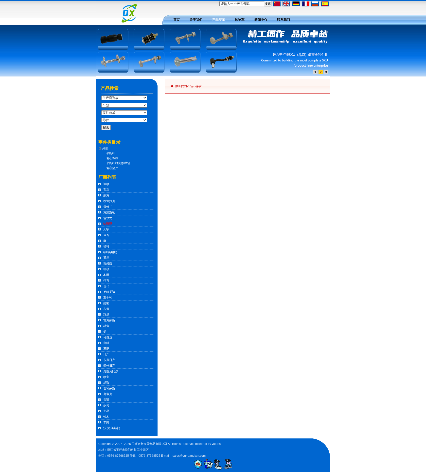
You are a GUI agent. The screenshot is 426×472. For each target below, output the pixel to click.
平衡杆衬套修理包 (118, 163)
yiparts (216, 444)
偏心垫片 (112, 168)
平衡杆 (110, 153)
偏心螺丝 (112, 158)
